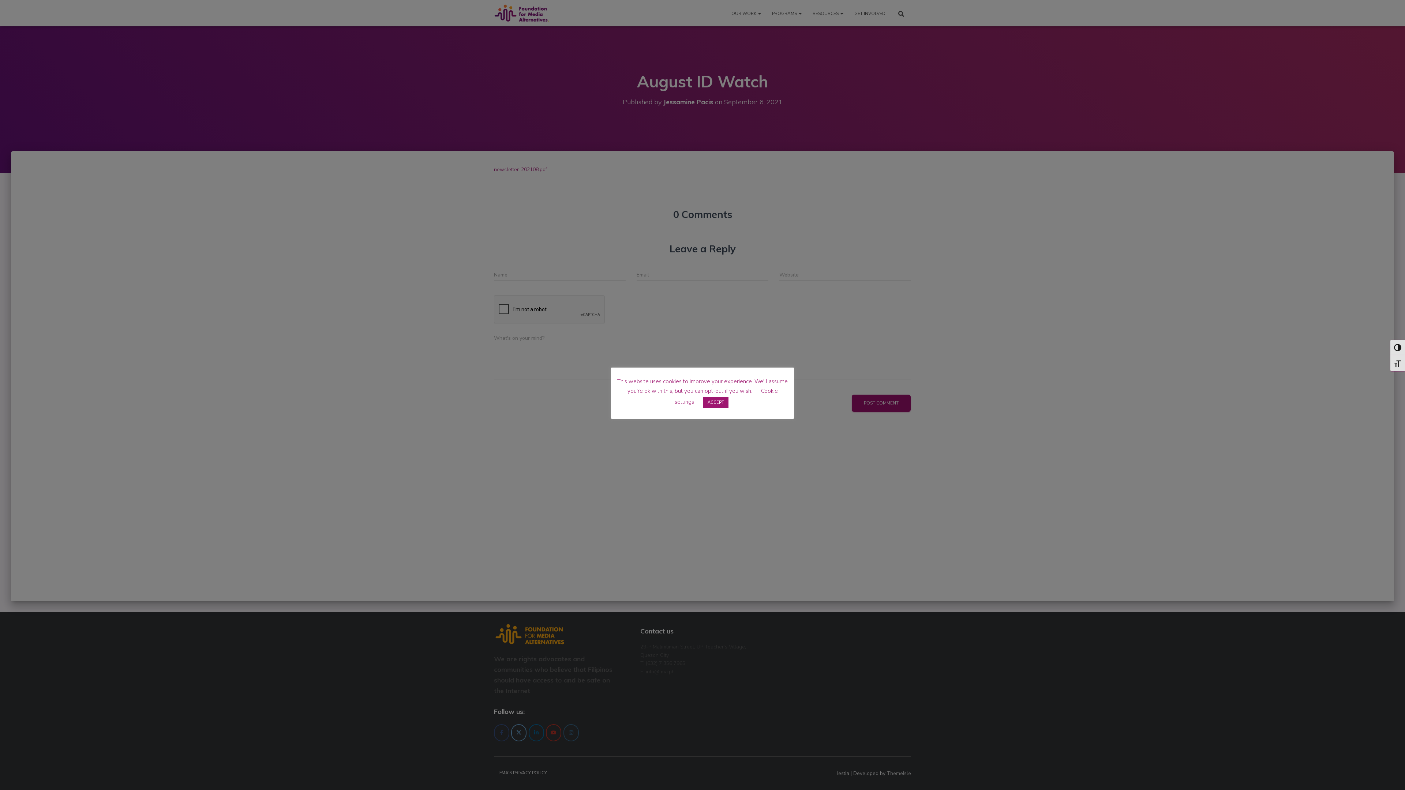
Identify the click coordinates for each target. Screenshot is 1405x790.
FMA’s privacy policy (523, 773)
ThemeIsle (899, 773)
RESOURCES (826, 13)
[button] (759, 13)
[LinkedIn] (536, 732)
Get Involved (869, 13)
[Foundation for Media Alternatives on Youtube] (553, 732)
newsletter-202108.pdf (520, 169)
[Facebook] (501, 732)
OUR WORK (744, 13)
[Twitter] (519, 732)
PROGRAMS (785, 13)
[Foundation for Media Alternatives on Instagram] (571, 732)
